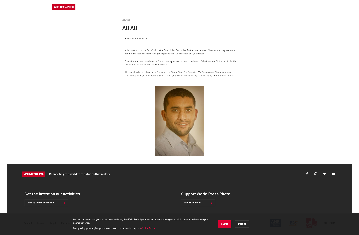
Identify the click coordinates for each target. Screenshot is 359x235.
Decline (242, 224)
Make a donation (192, 203)
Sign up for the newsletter (41, 203)
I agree (224, 224)
